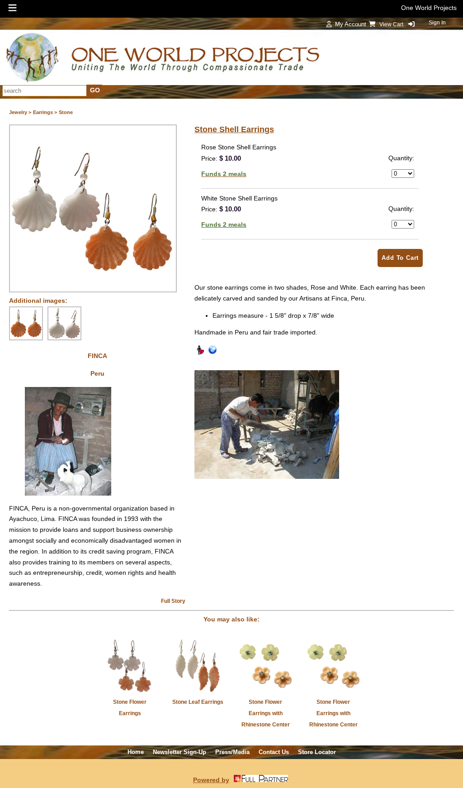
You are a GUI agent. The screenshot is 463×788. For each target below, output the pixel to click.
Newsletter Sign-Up (179, 752)
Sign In (437, 22)
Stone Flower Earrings (129, 707)
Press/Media (232, 752)
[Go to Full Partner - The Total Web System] (261, 779)
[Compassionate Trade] (199, 353)
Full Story (173, 601)
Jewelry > (20, 112)
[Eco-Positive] (212, 353)
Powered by (211, 779)
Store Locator (317, 752)
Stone (66, 112)
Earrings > (45, 112)
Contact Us (274, 752)
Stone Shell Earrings (234, 129)
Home (136, 752)
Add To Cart (400, 257)
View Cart (392, 24)
